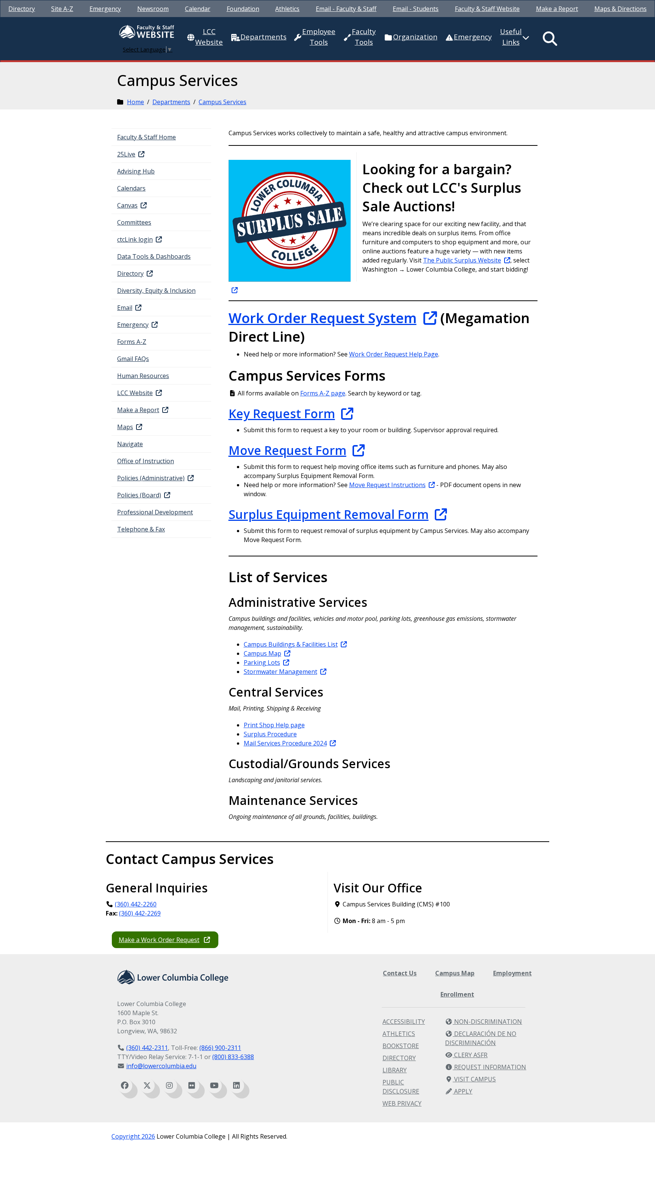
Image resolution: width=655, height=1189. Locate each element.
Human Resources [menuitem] (143, 376)
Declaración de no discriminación (480, 1038)
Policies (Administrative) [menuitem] (151, 478)
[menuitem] (22, 8)
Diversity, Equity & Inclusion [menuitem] (156, 290)
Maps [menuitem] (125, 427)
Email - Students (416, 9)
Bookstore (400, 1046)
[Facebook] (124, 1085)
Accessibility (403, 1021)
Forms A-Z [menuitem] (131, 341)
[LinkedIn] (236, 1085)
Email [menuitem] (124, 307)
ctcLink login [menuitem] (135, 239)
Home (135, 102)
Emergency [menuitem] (133, 324)
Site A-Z (62, 9)
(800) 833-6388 (233, 1057)
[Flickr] (191, 1085)
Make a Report (557, 9)
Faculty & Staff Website (487, 9)
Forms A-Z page (322, 393)
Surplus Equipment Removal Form (329, 514)
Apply (462, 1091)
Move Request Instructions (387, 485)
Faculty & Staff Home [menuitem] (146, 137)
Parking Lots (262, 662)
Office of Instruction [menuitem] (145, 461)
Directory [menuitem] (130, 273)
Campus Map (262, 653)
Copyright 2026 (133, 1136)
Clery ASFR (470, 1055)
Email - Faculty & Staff (346, 9)
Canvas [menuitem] (127, 205)
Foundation (243, 9)
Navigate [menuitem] (130, 444)
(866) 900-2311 (220, 1048)
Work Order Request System (323, 318)
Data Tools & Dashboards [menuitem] (154, 256)
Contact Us (400, 973)
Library (394, 1070)
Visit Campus (474, 1079)
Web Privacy (402, 1103)
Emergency (105, 9)
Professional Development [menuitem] (155, 512)
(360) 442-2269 (140, 913)
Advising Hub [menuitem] (136, 171)
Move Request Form (287, 450)
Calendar (197, 9)
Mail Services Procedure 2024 (285, 743)
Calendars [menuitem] (131, 188)
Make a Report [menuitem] (138, 410)
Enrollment (457, 994)
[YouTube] (214, 1085)
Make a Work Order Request (159, 940)
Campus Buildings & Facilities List (291, 644)
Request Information (489, 1067)
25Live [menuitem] (126, 154)
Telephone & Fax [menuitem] (141, 529)
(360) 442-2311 (147, 1048)
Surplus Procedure (270, 734)
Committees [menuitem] (134, 222)
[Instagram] (169, 1085)
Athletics (287, 9)
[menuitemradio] (550, 38)
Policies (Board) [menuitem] (139, 495)
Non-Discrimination (487, 1021)
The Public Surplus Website (462, 260)
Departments (171, 102)
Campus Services (222, 102)
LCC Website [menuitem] (135, 393)
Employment (512, 973)
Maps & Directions (620, 9)
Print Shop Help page (274, 725)
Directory (21, 9)
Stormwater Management (280, 671)
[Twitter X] (147, 1085)
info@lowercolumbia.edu (161, 1066)
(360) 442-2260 (136, 904)
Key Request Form (282, 413)
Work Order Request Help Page (393, 354)
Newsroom (153, 9)
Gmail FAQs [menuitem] (133, 359)
